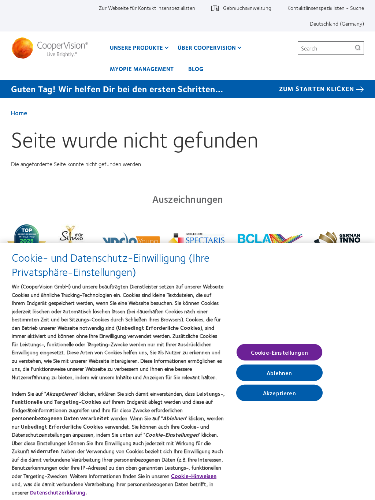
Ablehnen (279, 372)
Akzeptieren (279, 393)
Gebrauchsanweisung (247, 7)
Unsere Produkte (136, 47)
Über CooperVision (207, 47)
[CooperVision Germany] (52, 48)
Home (19, 112)
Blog (195, 68)
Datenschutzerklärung (57, 492)
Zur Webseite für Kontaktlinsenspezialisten (147, 7)
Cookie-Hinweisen (193, 475)
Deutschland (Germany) (337, 23)
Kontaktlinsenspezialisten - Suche (325, 7)
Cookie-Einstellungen (279, 352)
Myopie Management (142, 68)
